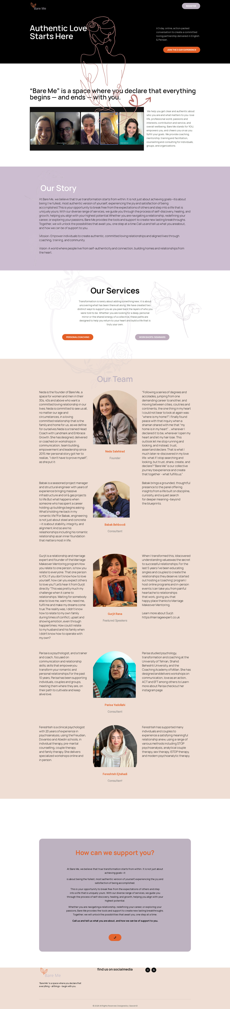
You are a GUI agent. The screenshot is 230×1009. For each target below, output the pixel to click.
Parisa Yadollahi (115, 705)
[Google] (153, 970)
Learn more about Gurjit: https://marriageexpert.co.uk (161, 615)
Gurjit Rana (115, 614)
